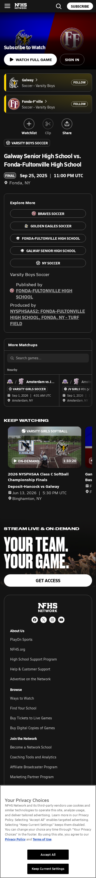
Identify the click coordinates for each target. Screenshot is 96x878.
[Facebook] (35, 620)
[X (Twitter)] (43, 620)
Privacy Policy (15, 839)
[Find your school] (58, 6)
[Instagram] (52, 620)
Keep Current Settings (48, 868)
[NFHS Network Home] (21, 6)
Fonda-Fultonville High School (44, 293)
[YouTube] (61, 620)
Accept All (48, 854)
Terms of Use (42, 839)
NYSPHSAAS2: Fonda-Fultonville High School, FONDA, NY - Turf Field (47, 317)
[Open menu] (7, 5)
